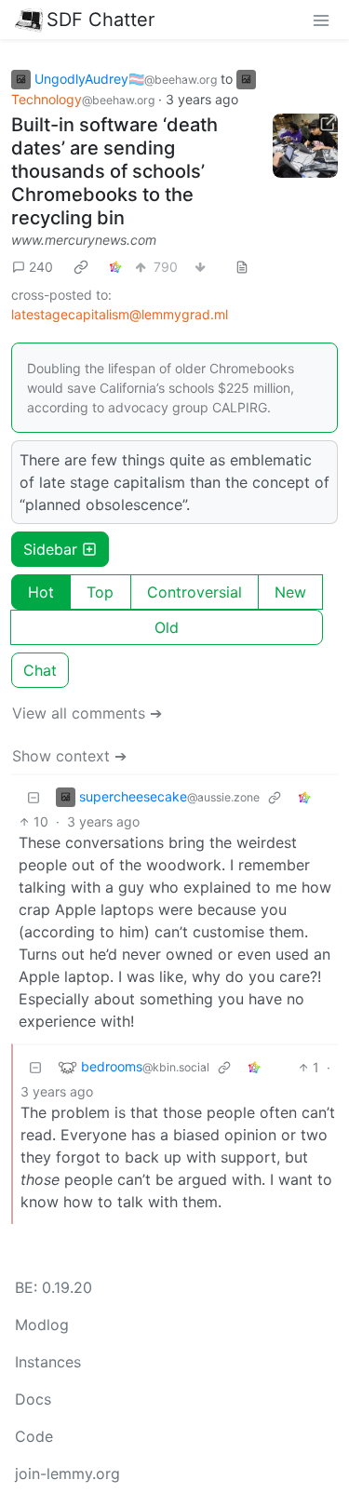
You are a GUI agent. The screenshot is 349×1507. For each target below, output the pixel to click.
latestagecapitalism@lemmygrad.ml (119, 314)
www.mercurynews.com (83, 240)
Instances (48, 1361)
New (290, 592)
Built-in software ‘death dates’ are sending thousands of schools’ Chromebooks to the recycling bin (114, 171)
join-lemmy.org (67, 1473)
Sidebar (50, 549)
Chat (40, 670)
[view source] (242, 266)
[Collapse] (33, 797)
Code (34, 1436)
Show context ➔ (69, 756)
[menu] (321, 20)
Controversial (194, 592)
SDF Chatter (100, 19)
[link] (81, 267)
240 (41, 267)
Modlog (42, 1324)
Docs (33, 1399)
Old (166, 627)
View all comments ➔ (87, 713)
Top (100, 592)
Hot (41, 592)
